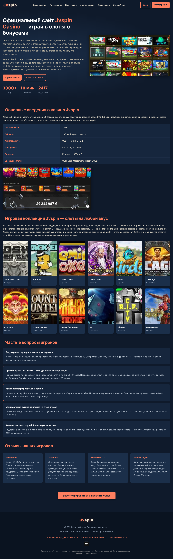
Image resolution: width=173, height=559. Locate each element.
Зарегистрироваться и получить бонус (86, 495)
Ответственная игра (117, 537)
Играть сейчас (12, 77)
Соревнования (39, 5)
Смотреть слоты (34, 77)
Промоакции (56, 5)
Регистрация (160, 4)
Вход (145, 5)
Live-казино (71, 5)
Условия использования (92, 537)
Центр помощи (87, 5)
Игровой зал (119, 5)
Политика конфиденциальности (62, 537)
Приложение (104, 5)
